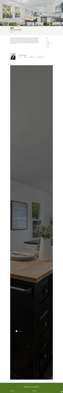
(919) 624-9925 (26, 57)
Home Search (42, 2)
